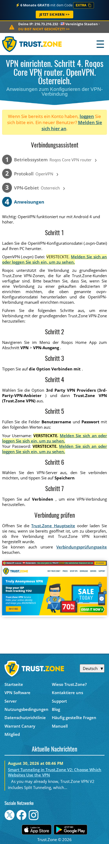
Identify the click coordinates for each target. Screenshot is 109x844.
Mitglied (12, 734)
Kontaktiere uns (67, 692)
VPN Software (17, 692)
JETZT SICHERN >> (54, 14)
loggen (87, 116)
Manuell (60, 726)
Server (10, 701)
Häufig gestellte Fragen (74, 717)
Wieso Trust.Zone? (69, 684)
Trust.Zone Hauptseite (53, 525)
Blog (56, 709)
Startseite (13, 684)
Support (59, 701)
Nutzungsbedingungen (26, 709)
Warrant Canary (19, 726)
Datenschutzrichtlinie (25, 717)
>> (44, 29)
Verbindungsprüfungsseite (81, 547)
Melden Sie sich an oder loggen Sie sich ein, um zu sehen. (54, 259)
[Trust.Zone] (32, 44)
